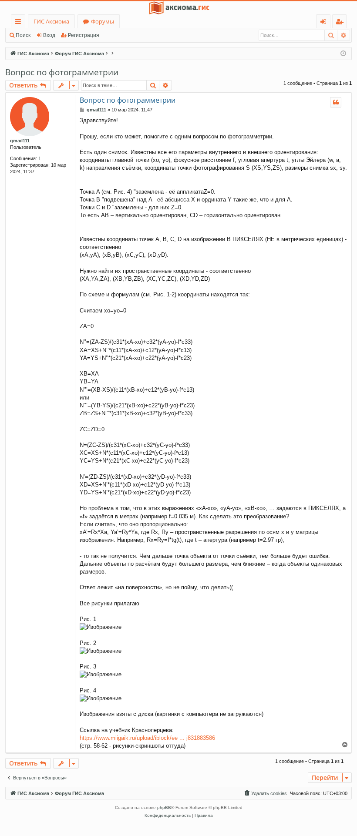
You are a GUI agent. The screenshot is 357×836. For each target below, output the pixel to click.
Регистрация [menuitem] (341, 22)
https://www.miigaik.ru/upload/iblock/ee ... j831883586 (147, 738)
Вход (49, 35)
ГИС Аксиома (51, 21)
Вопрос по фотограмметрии (61, 72)
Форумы (102, 21)
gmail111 (20, 140)
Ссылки (20, 22)
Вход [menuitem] (325, 22)
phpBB (164, 807)
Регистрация (83, 35)
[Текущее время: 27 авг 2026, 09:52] (343, 54)
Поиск (23, 35)
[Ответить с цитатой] (335, 102)
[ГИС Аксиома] (178, 7)
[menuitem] (265, 793)
